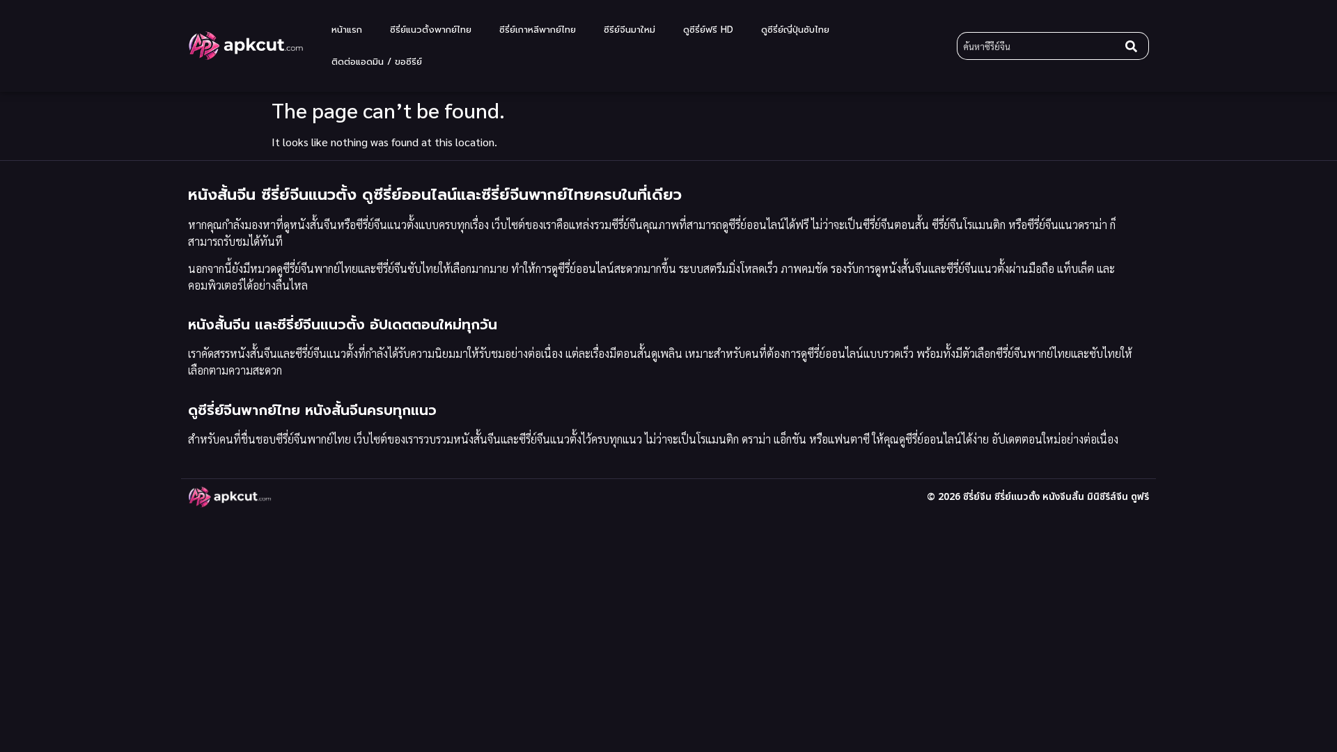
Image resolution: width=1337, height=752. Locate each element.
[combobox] (1038, 46)
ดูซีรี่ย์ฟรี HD (708, 29)
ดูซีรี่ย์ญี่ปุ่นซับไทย (795, 29)
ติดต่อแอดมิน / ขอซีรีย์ (376, 61)
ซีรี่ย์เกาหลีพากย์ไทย (537, 29)
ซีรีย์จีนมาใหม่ (629, 29)
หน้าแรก (346, 29)
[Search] (1134, 46)
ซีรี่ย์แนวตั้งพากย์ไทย (430, 29)
